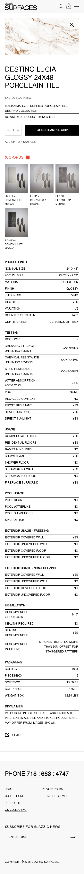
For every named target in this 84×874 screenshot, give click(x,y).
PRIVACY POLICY (52, 789)
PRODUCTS (12, 803)
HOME (9, 789)
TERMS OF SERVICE (55, 796)
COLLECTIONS (14, 796)
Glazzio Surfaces (44, 862)
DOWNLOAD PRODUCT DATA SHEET (30, 117)
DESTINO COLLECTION (21, 111)
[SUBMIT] (73, 837)
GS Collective (16, 810)
